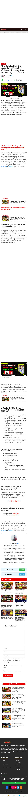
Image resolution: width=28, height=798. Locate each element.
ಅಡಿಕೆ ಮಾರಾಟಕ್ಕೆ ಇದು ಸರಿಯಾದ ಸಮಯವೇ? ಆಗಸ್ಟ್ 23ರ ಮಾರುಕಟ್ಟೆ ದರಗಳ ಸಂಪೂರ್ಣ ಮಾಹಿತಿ (18, 689)
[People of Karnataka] (4, 29)
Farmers (10, 32)
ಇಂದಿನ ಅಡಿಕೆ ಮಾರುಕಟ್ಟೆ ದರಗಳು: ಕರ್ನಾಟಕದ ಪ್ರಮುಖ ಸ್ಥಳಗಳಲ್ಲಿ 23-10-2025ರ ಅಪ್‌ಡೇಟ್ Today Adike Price (20, 620)
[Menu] (26, 29)
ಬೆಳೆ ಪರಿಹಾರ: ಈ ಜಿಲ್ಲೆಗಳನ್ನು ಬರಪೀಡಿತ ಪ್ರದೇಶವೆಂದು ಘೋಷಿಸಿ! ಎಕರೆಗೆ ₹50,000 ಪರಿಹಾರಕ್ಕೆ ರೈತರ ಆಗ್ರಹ (20, 591)
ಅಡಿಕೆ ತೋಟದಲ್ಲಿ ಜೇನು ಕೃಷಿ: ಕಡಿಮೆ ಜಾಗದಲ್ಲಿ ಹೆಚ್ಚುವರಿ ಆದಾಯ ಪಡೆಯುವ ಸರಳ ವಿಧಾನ (7, 591)
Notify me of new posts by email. (12, 671)
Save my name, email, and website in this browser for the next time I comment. (14, 660)
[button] (22, 29)
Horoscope (16, 32)
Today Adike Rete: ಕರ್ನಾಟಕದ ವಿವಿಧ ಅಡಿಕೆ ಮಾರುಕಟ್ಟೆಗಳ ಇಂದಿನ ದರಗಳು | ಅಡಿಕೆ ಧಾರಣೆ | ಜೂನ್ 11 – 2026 (7, 605)
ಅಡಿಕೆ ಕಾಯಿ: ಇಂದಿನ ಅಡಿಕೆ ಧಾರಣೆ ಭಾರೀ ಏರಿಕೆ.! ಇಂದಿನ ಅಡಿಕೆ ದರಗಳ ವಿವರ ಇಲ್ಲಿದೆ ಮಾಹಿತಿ (20, 604)
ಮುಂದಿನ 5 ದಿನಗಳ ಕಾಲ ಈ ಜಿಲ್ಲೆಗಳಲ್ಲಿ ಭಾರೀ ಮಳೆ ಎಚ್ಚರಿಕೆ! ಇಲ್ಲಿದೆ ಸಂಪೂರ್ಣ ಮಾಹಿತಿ (18, 710)
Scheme (22, 32)
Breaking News (4, 32)
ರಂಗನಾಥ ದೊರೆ (8, 75)
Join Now (22, 569)
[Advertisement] (14, 14)
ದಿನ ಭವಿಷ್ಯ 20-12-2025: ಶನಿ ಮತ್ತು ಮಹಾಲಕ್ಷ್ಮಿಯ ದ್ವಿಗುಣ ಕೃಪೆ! (7, 618)
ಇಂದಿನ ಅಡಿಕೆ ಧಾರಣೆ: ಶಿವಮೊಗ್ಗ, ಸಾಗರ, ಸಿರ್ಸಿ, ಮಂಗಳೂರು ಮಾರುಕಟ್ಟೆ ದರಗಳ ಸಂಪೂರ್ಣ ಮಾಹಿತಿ (18, 696)
